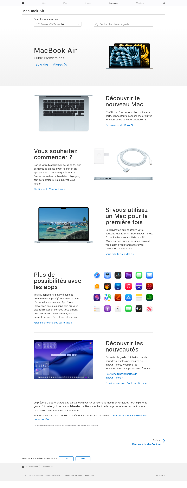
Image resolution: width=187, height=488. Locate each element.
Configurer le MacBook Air (48, 189)
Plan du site (89, 475)
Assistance (33, 467)
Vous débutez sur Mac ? (118, 254)
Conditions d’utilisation (73, 475)
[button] (164, 3)
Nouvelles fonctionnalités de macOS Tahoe (121, 375)
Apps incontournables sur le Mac (52, 322)
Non (83, 459)
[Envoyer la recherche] (96, 24)
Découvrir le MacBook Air (119, 125)
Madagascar (160, 475)
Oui (66, 459)
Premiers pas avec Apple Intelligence (126, 383)
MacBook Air (33, 11)
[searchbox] (123, 24)
